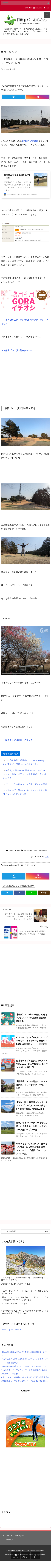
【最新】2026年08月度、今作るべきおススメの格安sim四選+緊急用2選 (31, 1017)
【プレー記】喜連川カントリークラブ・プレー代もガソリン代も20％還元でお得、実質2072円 (31, 1105)
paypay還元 (28, 850)
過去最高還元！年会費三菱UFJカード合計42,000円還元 (24, 1381)
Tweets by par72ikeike (11, 1329)
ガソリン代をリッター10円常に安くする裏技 (26, 784)
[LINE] (31, 893)
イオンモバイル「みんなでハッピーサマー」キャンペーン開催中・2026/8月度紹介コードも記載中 (31, 1040)
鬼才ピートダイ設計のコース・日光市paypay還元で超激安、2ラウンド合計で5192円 (32, 1064)
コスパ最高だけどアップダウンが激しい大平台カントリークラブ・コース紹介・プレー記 (31, 1126)
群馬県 (17, 850)
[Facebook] (19, 893)
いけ (47, 856)
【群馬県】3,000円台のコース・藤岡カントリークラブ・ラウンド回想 (32, 1084)
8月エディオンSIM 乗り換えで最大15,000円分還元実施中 (25, 1377)
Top (4, 52)
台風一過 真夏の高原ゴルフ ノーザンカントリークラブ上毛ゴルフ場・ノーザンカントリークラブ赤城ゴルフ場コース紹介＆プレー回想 (25, 1370)
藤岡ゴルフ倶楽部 (40, 850)
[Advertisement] (23, 380)
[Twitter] (13, 97)
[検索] (48, 3)
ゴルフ (14, 52)
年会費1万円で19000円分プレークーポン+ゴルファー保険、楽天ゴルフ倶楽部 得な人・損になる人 (25, 774)
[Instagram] (37, 97)
